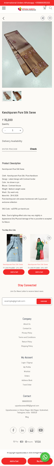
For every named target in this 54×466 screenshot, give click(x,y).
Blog (27, 417)
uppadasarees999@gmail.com (27, 405)
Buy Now (40, 461)
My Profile (27, 367)
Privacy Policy (27, 333)
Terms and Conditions (27, 337)
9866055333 (27, 401)
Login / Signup (27, 362)
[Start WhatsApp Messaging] (45, 456)
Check (33, 148)
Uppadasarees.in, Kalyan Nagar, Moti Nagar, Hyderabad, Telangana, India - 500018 (27, 411)
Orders (27, 376)
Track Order (27, 384)
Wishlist (27, 371)
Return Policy (27, 341)
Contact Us (27, 328)
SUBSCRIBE (44, 301)
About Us (27, 324)
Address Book (27, 380)
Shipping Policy (27, 346)
